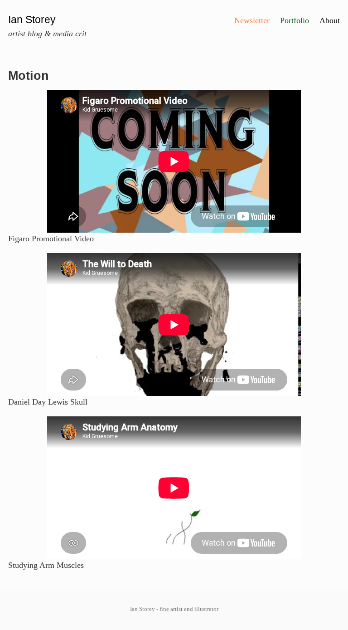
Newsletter (252, 20)
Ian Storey (32, 19)
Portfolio (294, 20)
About (329, 20)
